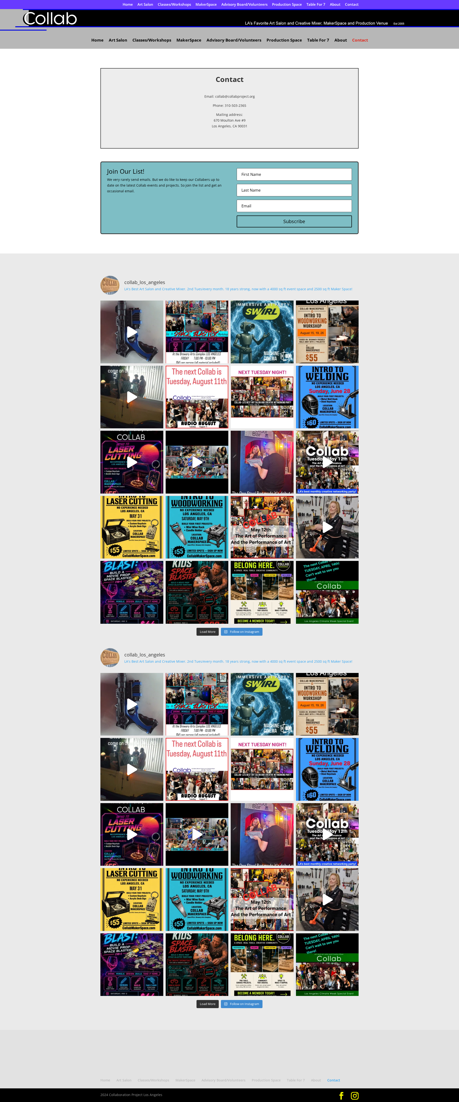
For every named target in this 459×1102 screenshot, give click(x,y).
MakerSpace (206, 5)
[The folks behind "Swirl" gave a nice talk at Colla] (262, 332)
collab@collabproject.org (235, 96)
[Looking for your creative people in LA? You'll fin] (327, 462)
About (335, 5)
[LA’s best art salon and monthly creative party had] (262, 397)
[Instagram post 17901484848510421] (131, 397)
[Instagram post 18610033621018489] (197, 397)
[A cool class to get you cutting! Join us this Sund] (131, 462)
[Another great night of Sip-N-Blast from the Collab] (131, 332)
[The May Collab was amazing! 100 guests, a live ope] (262, 462)
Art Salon (145, 5)
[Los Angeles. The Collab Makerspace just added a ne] (262, 592)
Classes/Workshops (174, 5)
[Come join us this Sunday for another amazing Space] (197, 462)
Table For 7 (315, 5)
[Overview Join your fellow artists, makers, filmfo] (262, 527)
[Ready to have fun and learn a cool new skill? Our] (327, 332)
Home (128, 5)
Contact (352, 4)
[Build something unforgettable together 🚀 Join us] (197, 592)
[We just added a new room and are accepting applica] (327, 527)
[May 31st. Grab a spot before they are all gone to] (131, 527)
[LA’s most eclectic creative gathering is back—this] (327, 592)
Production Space (287, 5)
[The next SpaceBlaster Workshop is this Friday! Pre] (197, 332)
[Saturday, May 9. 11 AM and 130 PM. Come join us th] (197, 527)
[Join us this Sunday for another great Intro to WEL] (327, 397)
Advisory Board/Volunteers (244, 5)
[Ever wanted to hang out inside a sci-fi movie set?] (131, 592)
